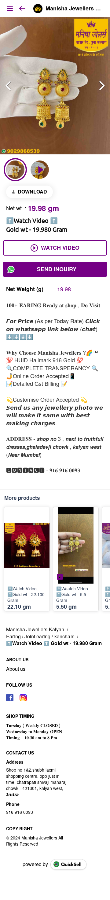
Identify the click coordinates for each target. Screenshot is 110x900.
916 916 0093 (19, 812)
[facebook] (10, 698)
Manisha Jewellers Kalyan (73, 9)
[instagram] (23, 698)
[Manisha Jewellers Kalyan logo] (37, 8)
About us (15, 669)
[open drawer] (9, 8)
